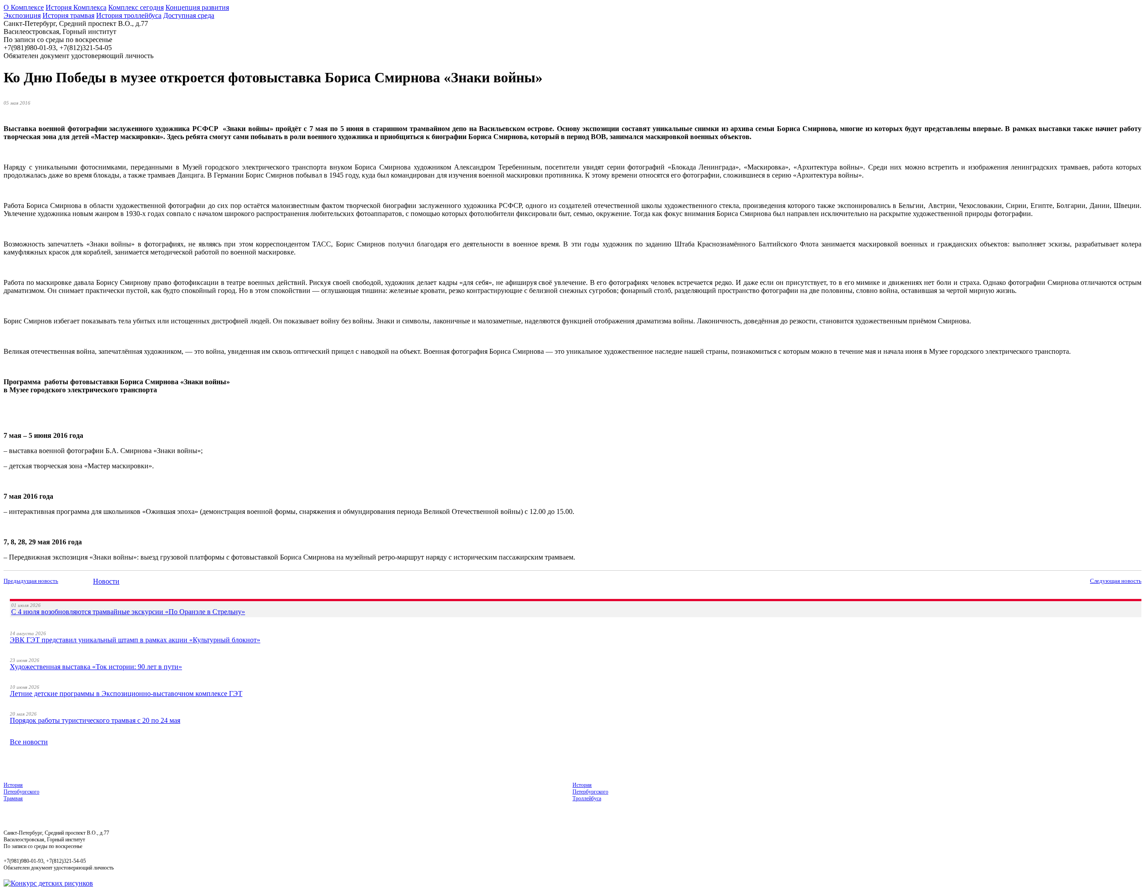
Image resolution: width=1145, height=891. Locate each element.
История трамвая (68, 15)
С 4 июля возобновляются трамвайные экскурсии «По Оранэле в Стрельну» (128, 611)
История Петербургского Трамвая (21, 792)
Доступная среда (188, 15)
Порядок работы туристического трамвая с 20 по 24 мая (95, 720)
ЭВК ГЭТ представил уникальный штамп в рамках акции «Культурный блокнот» (135, 640)
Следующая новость (1115, 580)
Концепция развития (197, 7)
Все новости (29, 742)
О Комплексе (24, 7)
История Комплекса (76, 7)
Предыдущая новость (31, 580)
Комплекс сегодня (136, 7)
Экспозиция (22, 15)
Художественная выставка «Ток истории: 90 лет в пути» (96, 666)
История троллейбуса (128, 15)
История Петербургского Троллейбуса (590, 792)
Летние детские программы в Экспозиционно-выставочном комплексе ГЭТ (126, 693)
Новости (106, 581)
